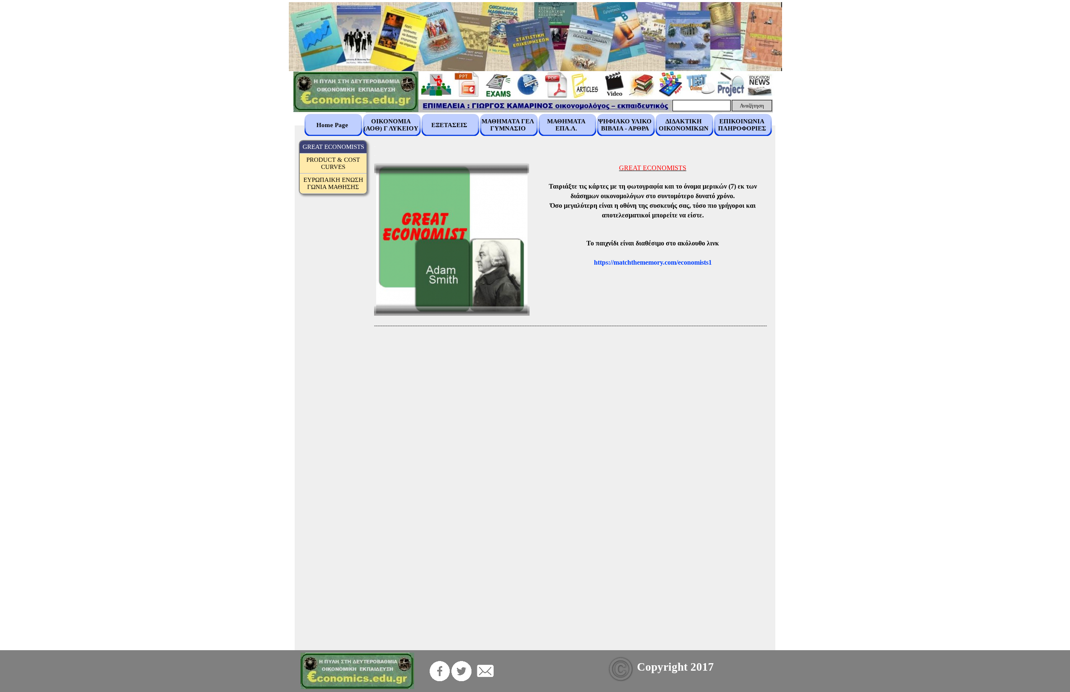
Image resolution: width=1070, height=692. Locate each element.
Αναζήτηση (752, 105)
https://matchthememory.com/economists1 (653, 262)
